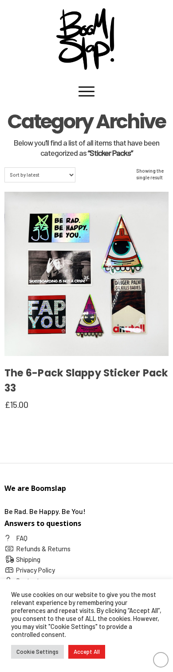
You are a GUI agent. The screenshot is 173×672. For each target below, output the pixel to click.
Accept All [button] (87, 651)
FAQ (22, 538)
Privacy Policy (35, 570)
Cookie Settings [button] (37, 651)
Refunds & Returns (43, 549)
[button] (86, 91)
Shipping (28, 559)
